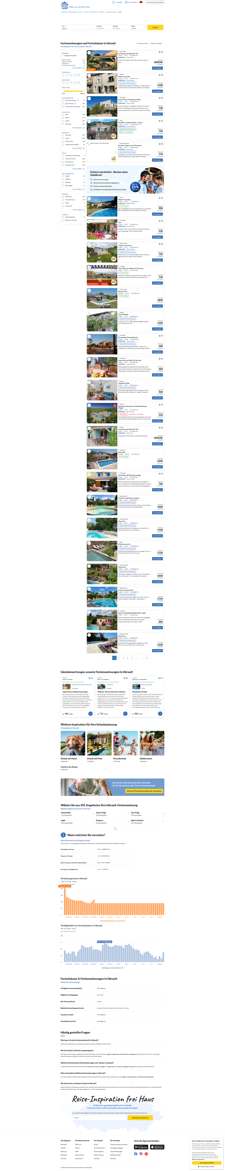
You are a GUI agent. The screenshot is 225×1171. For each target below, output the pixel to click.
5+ (78, 75)
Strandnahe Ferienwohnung (127, 337)
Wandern (75, 182)
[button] (206, 1166)
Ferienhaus (75, 196)
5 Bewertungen (130, 80)
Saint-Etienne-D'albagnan (128, 1054)
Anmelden (119, 2)
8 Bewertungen (130, 479)
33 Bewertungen (130, 203)
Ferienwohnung (75, 199)
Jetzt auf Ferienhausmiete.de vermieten (144, 791)
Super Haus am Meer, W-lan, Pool (129, 360)
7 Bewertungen (130, 226)
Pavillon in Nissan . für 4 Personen (130, 145)
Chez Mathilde (123, 314)
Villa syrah (122, 567)
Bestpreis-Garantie (75, 220)
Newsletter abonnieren (140, 1118)
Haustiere (75, 135)
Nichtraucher (75, 141)
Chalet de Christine (125, 245)
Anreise (99, 26)
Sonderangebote (75, 217)
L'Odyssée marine (124, 544)
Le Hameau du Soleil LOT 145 (128, 429)
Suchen (155, 27)
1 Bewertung (129, 57)
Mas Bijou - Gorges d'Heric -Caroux (130, 122)
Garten (75, 121)
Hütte (75, 203)
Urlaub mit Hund (75, 158)
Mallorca (64, 1151)
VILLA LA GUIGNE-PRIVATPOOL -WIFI (132, 613)
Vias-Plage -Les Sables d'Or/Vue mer (131, 268)
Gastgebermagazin (116, 1148)
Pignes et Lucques (124, 199)
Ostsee (63, 1148)
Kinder (75, 138)
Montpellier (150, 1077)
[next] (142, 658)
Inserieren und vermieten (118, 1144)
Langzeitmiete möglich (75, 144)
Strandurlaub (75, 162)
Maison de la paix (124, 76)
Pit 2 (119, 222)
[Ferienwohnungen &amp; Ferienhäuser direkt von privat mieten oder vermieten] (75, 7)
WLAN (75, 117)
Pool (75, 114)
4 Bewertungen (130, 103)
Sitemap (63, 1158)
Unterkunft (75, 206)
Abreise (115, 26)
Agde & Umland (111, 1054)
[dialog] (206, 1153)
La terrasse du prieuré (125, 590)
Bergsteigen (75, 185)
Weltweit (64, 1155)
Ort (63, 26)
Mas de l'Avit (122, 291)
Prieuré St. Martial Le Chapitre (128, 498)
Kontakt (97, 1158)
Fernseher (75, 124)
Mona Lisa (121, 521)
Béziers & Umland (137, 1077)
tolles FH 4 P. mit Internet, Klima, (129, 99)
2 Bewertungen (130, 411)
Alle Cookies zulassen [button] (207, 1163)
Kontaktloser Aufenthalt (75, 155)
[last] (147, 658)
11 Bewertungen (130, 364)
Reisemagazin (98, 1151)
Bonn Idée (121, 452)
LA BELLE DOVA (123, 383)
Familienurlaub (75, 165)
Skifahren (75, 179)
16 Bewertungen (130, 126)
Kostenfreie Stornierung (75, 106)
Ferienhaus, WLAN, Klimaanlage (129, 475)
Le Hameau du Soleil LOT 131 (128, 54)
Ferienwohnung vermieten (155, 2)
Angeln (75, 176)
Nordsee (64, 1144)
